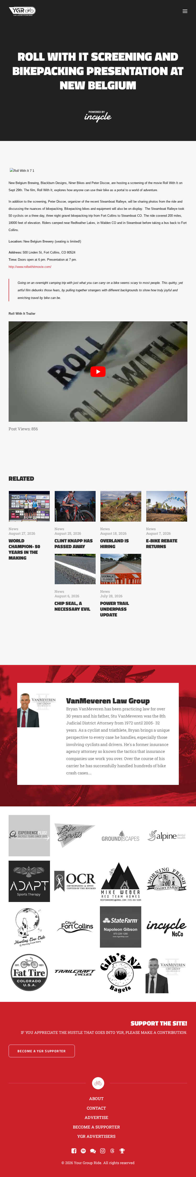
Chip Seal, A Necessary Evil (72, 606)
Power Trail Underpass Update (114, 608)
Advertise (96, 1117)
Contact (96, 1108)
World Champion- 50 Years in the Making (24, 549)
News (13, 528)
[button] (185, 11)
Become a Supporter (96, 1127)
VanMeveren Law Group (108, 700)
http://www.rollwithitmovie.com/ (30, 267)
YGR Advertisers (96, 1136)
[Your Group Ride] (22, 11)
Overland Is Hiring (114, 543)
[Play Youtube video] (98, 371)
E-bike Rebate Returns (161, 543)
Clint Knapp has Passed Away (73, 543)
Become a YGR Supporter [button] (41, 1050)
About (96, 1098)
